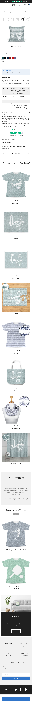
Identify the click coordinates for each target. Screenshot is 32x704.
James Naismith (16, 14)
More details (23, 116)
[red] (13, 58)
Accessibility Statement (8, 651)
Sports (16, 514)
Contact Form (24, 653)
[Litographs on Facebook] (20, 689)
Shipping (8, 112)
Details (7, 77)
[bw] (5, 58)
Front (12, 46)
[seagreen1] (2, 58)
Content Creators (24, 655)
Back (16, 46)
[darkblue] (8, 58)
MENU (4, 5)
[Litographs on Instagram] (25, 689)
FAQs (24, 649)
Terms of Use (8, 653)
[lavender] (15, 58)
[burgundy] (10, 58)
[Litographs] (16, 5)
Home (19, 46)
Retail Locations (8, 649)
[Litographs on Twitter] (15, 689)
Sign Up (16, 678)
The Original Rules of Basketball (16, 12)
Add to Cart (16, 699)
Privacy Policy (8, 655)
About (8, 646)
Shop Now (16, 631)
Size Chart (24, 651)
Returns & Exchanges (24, 646)
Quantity (4, 61)
